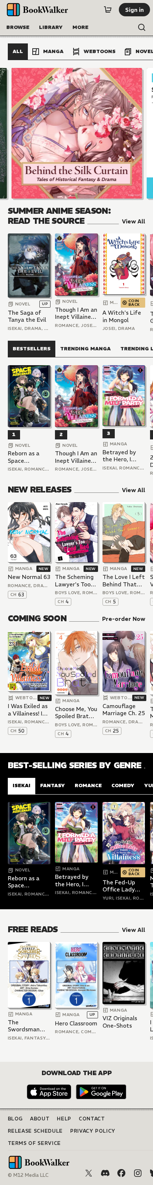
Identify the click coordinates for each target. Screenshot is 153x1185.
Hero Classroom (76, 1023)
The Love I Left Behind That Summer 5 (123, 580)
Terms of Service (34, 1143)
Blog (15, 1118)
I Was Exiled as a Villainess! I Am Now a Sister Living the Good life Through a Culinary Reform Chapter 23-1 (28, 710)
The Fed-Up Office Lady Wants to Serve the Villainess (123, 886)
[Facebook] (121, 1173)
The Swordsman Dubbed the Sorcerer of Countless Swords (24, 1026)
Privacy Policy (92, 1131)
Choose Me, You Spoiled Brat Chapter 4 (76, 713)
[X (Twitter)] (88, 1173)
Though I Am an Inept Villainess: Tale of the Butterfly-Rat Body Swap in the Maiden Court (76, 313)
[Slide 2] (76, 133)
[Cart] (108, 9)
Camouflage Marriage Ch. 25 (123, 710)
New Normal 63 (29, 576)
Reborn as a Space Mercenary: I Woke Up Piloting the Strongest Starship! (24, 457)
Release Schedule (35, 1131)
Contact (92, 1118)
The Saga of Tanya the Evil (27, 316)
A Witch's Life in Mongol (121, 316)
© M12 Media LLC (28, 1175)
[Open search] (142, 27)
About (39, 1118)
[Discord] (105, 1173)
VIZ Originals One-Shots (119, 1022)
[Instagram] (137, 1173)
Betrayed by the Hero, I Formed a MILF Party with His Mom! (122, 456)
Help (64, 1118)
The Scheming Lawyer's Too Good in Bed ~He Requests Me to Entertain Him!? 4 (74, 580)
